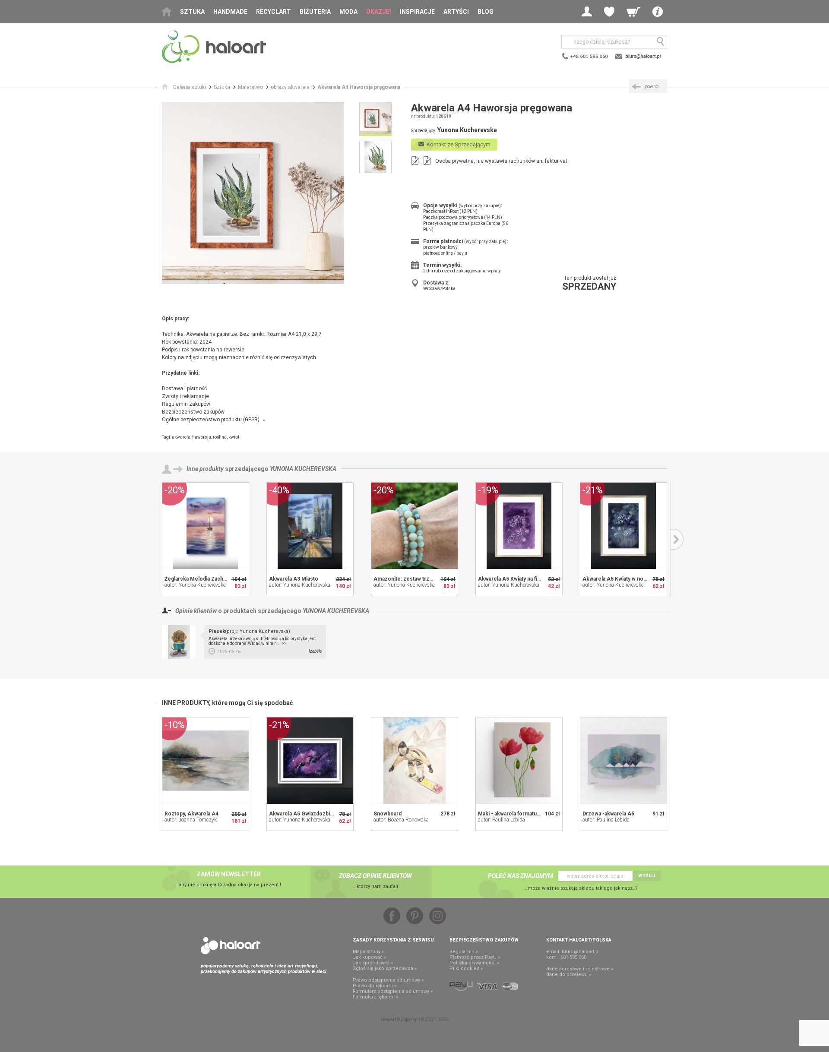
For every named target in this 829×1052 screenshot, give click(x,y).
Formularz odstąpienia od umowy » (393, 991)
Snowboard (387, 814)
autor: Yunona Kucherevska (195, 585)
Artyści (456, 11)
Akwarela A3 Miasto (293, 579)
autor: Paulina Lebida (501, 820)
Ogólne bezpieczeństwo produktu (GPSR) (210, 420)
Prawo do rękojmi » (374, 986)
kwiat (233, 437)
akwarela (181, 437)
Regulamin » (463, 951)
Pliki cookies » (466, 968)
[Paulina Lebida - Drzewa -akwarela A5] (623, 760)
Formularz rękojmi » (375, 997)
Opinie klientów (196, 610)
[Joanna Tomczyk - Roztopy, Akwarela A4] (205, 760)
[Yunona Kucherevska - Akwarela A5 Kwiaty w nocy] (623, 526)
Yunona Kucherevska (303, 468)
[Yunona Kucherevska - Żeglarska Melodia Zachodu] (205, 526)
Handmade (230, 11)
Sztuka (192, 11)
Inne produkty (205, 468)
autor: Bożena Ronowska (401, 820)
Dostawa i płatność (184, 388)
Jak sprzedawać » (373, 963)
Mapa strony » (368, 951)
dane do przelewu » (568, 974)
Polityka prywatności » (474, 963)
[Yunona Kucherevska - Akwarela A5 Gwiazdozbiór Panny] (310, 760)
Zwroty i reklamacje (185, 396)
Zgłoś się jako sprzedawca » (385, 968)
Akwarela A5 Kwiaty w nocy (615, 579)
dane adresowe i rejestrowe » (579, 969)
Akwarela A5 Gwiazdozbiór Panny (310, 814)
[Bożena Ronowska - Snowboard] (414, 760)
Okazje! (378, 11)
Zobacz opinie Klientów (375, 875)
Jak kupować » (369, 957)
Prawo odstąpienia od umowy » (388, 980)
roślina (220, 437)
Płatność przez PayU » (474, 957)
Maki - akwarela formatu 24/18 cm (519, 814)
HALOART (230, 945)
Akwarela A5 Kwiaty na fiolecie (515, 579)
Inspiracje (417, 11)
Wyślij (646, 875)
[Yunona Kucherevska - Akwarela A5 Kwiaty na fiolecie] (519, 526)
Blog (486, 11)
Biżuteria (315, 11)
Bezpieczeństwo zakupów (193, 412)
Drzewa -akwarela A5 (608, 814)
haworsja (201, 437)
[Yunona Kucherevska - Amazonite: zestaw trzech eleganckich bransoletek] (414, 526)
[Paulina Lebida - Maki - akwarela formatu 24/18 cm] (519, 760)
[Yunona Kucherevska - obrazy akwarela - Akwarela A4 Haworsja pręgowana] (253, 193)
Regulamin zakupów (186, 404)
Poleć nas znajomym (520, 875)
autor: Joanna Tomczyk (191, 820)
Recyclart (273, 11)
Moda (348, 11)
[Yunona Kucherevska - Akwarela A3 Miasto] (310, 526)
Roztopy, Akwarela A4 (191, 814)
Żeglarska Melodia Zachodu (199, 579)
